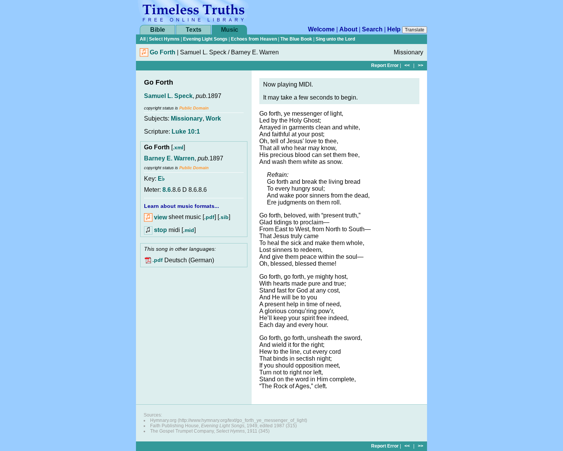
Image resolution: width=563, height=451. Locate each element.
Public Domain (194, 108)
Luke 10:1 (186, 131)
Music (229, 29)
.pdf (209, 217)
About (348, 29)
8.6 (166, 189)
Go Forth (162, 52)
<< (407, 65)
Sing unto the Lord (335, 39)
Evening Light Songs (205, 39)
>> (420, 65)
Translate (414, 30)
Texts (193, 29)
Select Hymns (164, 39)
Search (372, 29)
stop (160, 230)
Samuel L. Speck (168, 96)
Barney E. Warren (169, 158)
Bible (157, 29)
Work (213, 118)
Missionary (187, 118)
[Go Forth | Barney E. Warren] (144, 54)
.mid (188, 230)
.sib (224, 217)
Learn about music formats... (181, 206)
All (143, 39)
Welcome (321, 29)
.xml (178, 147)
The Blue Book (296, 39)
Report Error (385, 65)
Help (394, 29)
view (159, 217)
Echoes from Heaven (254, 39)
